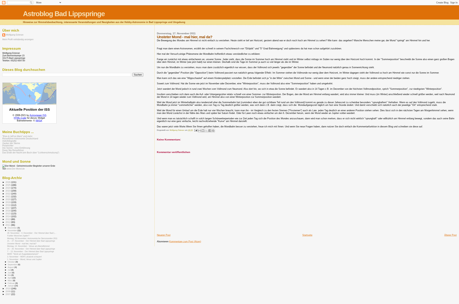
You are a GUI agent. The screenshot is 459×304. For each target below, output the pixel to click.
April (10, 278)
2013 (8, 219)
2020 (8, 199)
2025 (8, 185)
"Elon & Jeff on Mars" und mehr (17, 136)
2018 (8, 205)
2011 (8, 225)
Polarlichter (7, 145)
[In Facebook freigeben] (210, 130)
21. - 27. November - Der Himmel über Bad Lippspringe (31, 241)
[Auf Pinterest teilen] (213, 130)
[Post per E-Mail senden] (195, 130)
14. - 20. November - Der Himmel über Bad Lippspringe (31, 249)
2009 (8, 291)
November (12, 230)
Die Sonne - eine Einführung (16, 148)
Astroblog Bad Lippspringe (64, 14)
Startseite (307, 235)
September (13, 264)
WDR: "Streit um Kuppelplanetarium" (23, 254)
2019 (8, 202)
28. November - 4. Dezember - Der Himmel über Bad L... (31, 233)
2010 (8, 288)
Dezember (12, 228)
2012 (8, 222)
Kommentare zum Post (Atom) (185, 241)
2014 (8, 216)
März (10, 280)
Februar (11, 283)
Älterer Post (450, 235)
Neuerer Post (164, 235)
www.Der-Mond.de (16, 169)
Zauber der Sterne (11, 143)
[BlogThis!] (203, 130)
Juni (10, 273)
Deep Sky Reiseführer (13, 150)
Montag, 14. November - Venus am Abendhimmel (28, 246)
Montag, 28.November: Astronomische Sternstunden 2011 (32, 238)
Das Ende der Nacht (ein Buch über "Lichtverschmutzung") (30, 152)
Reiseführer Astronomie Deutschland (20, 138)
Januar (11, 286)
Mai (9, 275)
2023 (8, 191)
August (11, 267)
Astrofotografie (9, 141)
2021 (8, 196)
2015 (8, 213)
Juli (9, 270)
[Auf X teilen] (206, 130)
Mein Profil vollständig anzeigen (18, 39)
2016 (8, 210)
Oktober (11, 262)
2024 (8, 188)
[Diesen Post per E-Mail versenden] (199, 130)
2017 (8, 208)
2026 (8, 182)
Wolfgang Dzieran (14, 35)
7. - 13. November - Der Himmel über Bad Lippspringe (30, 251)
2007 (8, 294)
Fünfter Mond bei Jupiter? (18, 236)
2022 (8, 193)
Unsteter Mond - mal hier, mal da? (21, 243)
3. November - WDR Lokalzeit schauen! (24, 257)
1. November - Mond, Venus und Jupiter (24, 259)
